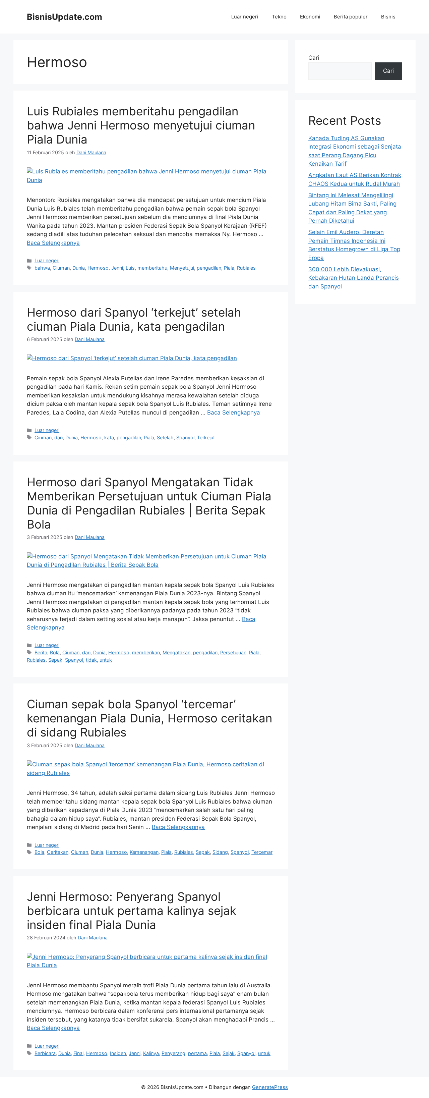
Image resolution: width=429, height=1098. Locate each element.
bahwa (42, 268)
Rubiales (246, 268)
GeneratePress (270, 1087)
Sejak (229, 1053)
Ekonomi (310, 16)
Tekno (279, 16)
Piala (229, 268)
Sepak (55, 660)
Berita (41, 652)
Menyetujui (182, 268)
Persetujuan (233, 652)
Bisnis (388, 16)
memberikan (146, 652)
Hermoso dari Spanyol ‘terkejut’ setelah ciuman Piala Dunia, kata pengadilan (134, 319)
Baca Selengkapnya (53, 242)
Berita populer (351, 16)
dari (58, 437)
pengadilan (209, 268)
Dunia (78, 268)
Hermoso (98, 268)
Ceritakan (57, 852)
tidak (91, 660)
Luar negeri (244, 16)
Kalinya (151, 1053)
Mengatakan (176, 652)
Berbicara (45, 1053)
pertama (197, 1053)
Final (78, 1053)
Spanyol (185, 437)
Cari (313, 57)
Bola (55, 652)
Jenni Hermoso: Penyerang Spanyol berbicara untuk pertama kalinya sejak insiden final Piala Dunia (131, 910)
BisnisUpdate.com (64, 17)
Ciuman (61, 268)
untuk (106, 660)
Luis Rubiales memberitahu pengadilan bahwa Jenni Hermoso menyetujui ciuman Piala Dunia (141, 125)
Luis (130, 268)
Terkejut (206, 437)
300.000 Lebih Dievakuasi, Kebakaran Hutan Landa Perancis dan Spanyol (353, 278)
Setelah (165, 437)
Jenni (117, 268)
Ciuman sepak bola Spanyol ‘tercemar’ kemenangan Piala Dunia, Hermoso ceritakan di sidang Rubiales (149, 718)
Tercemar (261, 852)
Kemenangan (144, 852)
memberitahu (152, 268)
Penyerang (173, 1053)
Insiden (118, 1053)
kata (109, 437)
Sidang (220, 852)
